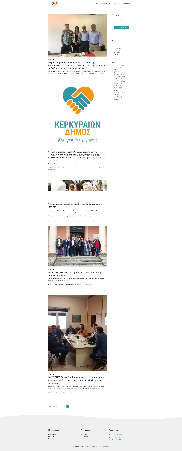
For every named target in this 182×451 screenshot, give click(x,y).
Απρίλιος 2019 (117, 99)
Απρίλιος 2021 (117, 69)
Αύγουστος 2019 (118, 94)
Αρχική (96, 3)
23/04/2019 (51, 374)
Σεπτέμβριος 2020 (118, 81)
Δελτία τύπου (117, 44)
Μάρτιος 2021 (117, 71)
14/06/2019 (51, 59)
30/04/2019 (51, 201)
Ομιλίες (116, 54)
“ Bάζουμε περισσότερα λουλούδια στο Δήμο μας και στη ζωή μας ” (75, 205)
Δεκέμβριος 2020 (118, 76)
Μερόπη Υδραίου (106, 3)
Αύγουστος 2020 (118, 83)
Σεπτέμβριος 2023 (118, 65)
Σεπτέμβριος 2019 (118, 92)
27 (57, 406)
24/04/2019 (51, 269)
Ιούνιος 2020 (117, 87)
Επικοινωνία (126, 3)
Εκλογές (116, 46)
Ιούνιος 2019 (117, 97)
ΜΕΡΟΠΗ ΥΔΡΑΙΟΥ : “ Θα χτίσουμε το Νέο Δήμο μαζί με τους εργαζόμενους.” (75, 274)
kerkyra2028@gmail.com (119, 437)
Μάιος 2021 (117, 67)
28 (60, 406)
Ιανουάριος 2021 (118, 74)
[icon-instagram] (113, 440)
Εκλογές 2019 (117, 48)
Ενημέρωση (117, 3)
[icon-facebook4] (110, 440)
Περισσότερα (101, 73)
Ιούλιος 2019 (117, 96)
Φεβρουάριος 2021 (118, 72)
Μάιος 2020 (117, 89)
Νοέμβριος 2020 (118, 78)
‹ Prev (53, 404)
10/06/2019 (51, 149)
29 (64, 406)
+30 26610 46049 (117, 434)
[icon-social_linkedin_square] (117, 440)
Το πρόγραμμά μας (121, 27)
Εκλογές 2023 (117, 50)
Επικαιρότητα (117, 52)
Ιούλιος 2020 (117, 85)
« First (49, 404)
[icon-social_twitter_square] (120, 440)
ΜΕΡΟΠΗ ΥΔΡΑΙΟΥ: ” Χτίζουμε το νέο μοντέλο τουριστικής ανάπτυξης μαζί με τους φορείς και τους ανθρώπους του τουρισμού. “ (76, 380)
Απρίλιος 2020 (117, 90)
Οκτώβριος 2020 (118, 80)
